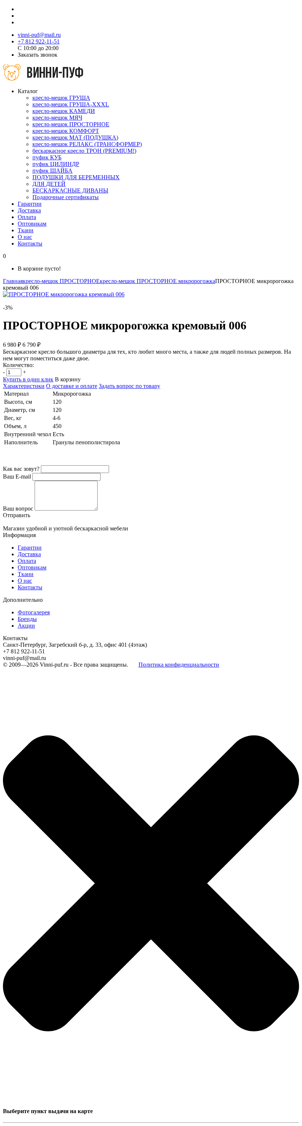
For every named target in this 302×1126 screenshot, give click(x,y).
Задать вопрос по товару (129, 386)
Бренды (27, 619)
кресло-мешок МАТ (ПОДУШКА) (75, 137)
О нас (25, 237)
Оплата (27, 217)
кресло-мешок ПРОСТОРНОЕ (70, 124)
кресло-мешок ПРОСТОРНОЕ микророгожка (157, 281)
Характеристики (24, 386)
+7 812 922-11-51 (39, 41)
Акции (26, 625)
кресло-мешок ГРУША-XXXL (70, 104)
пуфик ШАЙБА (52, 170)
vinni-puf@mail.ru (39, 35)
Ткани (26, 230)
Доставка (29, 210)
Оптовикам (32, 223)
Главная (13, 281)
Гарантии (30, 204)
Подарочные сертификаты (65, 197)
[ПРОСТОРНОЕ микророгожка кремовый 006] (63, 294)
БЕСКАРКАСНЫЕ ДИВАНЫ (70, 190)
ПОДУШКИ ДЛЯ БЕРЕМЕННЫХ (76, 177)
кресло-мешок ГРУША (61, 98)
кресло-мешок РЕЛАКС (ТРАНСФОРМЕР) (87, 144)
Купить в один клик (28, 379)
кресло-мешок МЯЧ (57, 117)
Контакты (30, 243)
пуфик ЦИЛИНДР (55, 164)
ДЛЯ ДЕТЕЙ (49, 184)
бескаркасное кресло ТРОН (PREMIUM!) (84, 151)
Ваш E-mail (17, 476)
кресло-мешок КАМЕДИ (63, 111)
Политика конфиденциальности (178, 664)
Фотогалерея (34, 612)
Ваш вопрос (18, 508)
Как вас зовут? (21, 469)
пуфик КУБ (47, 157)
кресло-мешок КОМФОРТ (65, 131)
